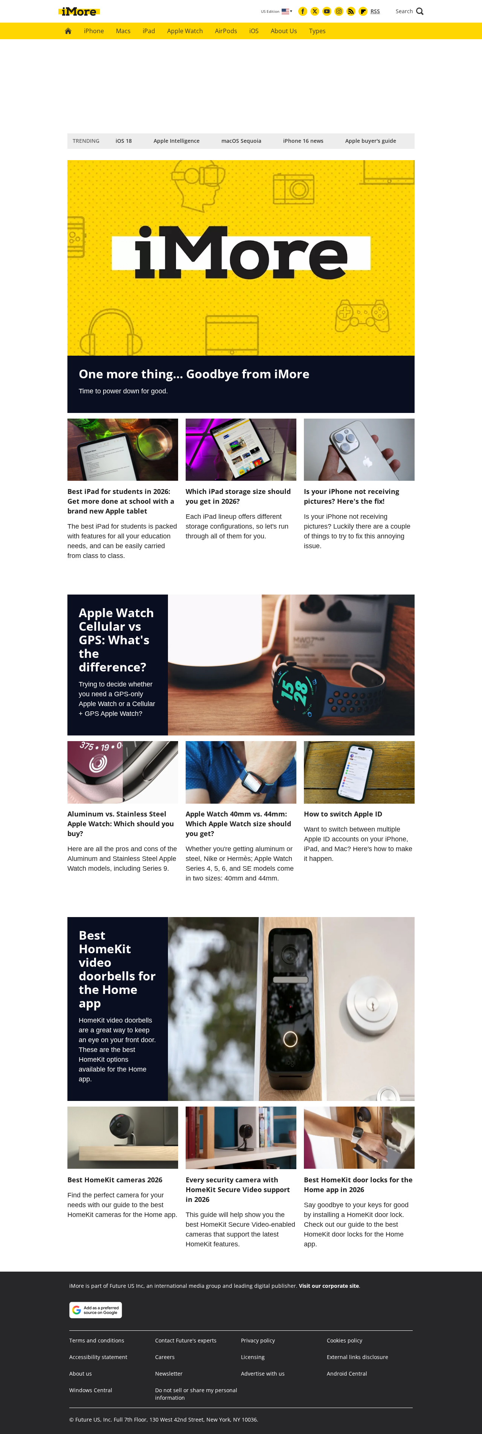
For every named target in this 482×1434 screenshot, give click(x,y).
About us (80, 1373)
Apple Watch (185, 31)
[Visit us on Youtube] (326, 11)
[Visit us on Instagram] (338, 11)
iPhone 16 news (303, 140)
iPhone (94, 31)
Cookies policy (344, 1340)
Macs (123, 31)
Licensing (253, 1357)
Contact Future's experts (186, 1340)
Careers (165, 1357)
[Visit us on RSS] (350, 11)
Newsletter (169, 1373)
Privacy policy (258, 1340)
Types (317, 31)
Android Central (347, 1373)
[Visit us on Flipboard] (363, 11)
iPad (149, 31)
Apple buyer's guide (370, 140)
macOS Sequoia (241, 140)
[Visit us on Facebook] (302, 11)
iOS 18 (124, 140)
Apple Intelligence (177, 140)
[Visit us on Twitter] (314, 11)
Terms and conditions (96, 1340)
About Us (284, 31)
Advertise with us (263, 1373)
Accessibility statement (98, 1357)
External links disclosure (357, 1357)
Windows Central (90, 1390)
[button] (410, 11)
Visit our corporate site (329, 1285)
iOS (254, 31)
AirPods (226, 31)
